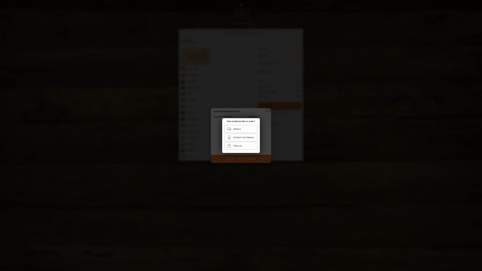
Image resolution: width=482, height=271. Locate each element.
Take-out (237, 146)
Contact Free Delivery (243, 137)
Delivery (237, 129)
